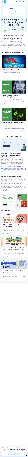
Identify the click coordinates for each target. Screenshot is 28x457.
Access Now (6, 146)
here (23, 450)
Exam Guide (13, 11)
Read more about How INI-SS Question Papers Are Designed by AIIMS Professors (5, 279)
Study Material (13, 8)
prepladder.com (17, 447)
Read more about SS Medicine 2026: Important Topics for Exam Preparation (5, 233)
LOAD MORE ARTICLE (13, 136)
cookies (12, 449)
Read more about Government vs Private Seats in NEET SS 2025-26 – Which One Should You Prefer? (5, 256)
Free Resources (13, 15)
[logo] (5, 1)
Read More (5, 76)
